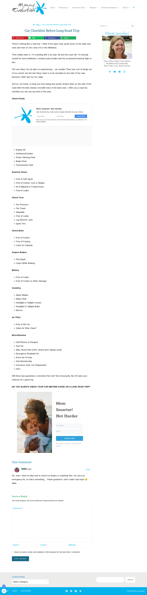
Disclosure (26, 591)
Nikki (24, 469)
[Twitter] (80, 591)
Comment (18, 508)
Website (72, 545)
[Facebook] (67, 591)
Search (130, 580)
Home (52, 7)
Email (44, 545)
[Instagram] (76, 591)
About (15, 591)
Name (16, 545)
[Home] (34, 25)
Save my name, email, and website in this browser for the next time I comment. (47, 552)
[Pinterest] (71, 591)
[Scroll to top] (142, 587)
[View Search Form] (133, 7)
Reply (88, 469)
